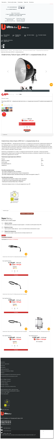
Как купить (4, 2)
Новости (2, 372)
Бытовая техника (4, 384)
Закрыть (6, 94)
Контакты (31, 2)
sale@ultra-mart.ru (21, 6)
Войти (42, 436)
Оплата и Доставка (12, 2)
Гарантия (26, 2)
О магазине (20, 2)
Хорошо (3, 235)
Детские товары (4, 382)
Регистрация (46, 436)
